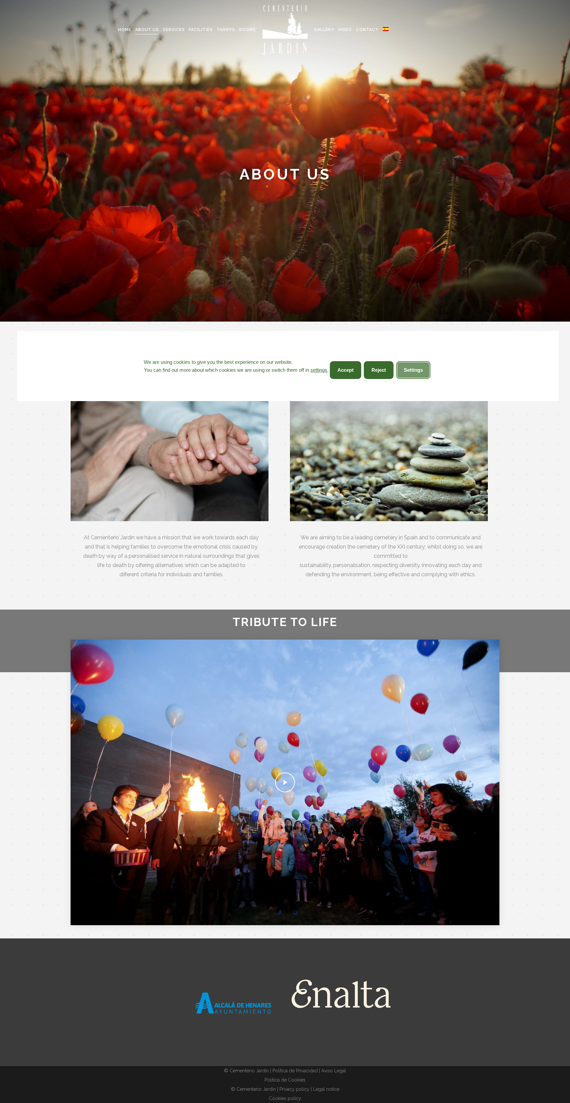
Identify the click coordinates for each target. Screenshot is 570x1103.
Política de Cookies (285, 1080)
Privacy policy (294, 1089)
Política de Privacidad (295, 1070)
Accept (345, 370)
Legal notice (326, 1089)
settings (318, 370)
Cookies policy (285, 1098)
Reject (378, 370)
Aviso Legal (333, 1070)
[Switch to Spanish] (386, 29)
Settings (413, 370)
